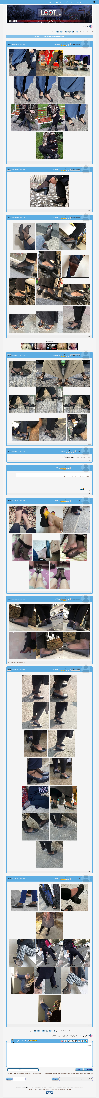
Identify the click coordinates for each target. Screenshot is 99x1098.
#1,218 (9, 599)
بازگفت (89, 162)
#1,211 (9, 44)
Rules (36, 1087)
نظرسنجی (79, 2)
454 (61, 31)
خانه (90, 2)
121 (73, 31)
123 (66, 31)
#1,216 (9, 468)
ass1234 (78, 451)
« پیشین (81, 31)
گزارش (56, 2)
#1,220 (9, 878)
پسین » (54, 31)
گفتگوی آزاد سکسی (83, 27)
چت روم (51, 2)
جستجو (73, 2)
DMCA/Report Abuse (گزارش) (23, 1087)
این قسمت (90, 1074)
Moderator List (51, 1087)
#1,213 (9, 217)
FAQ (45, 1087)
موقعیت (67, 2)
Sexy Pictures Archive (61, 1087)
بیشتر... (13, 1042)
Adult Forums (70, 1087)
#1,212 (9, 169)
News (33, 1087)
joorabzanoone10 (75, 44)
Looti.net (41, 1089)
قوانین (61, 2)
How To (41, 1087)
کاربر (65, 43)
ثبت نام (86, 2)
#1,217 (9, 500)
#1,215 (9, 451)
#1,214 (9, 355)
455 (58, 31)
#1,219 (9, 669)
